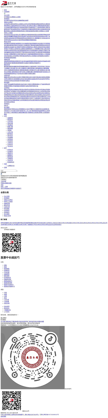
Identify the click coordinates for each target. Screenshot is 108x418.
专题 (5, 164)
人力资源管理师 (40, 27)
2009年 (9, 224)
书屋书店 (23, 54)
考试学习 (10, 153)
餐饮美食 (40, 48)
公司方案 (20, 34)
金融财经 (10, 118)
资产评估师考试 (13, 29)
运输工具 (8, 54)
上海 (53, 223)
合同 (48, 223)
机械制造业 (7, 47)
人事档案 (36, 38)
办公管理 (47, 110)
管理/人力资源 (8, 33)
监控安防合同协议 (9, 102)
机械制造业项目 (10, 52)
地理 (27, 20)
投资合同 (23, 89)
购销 (30, 224)
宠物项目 (35, 43)
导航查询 (36, 110)
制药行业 (24, 86)
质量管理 (42, 34)
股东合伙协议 (31, 96)
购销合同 (17, 89)
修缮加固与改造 (41, 72)
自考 (5, 24)
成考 (8, 24)
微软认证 (23, 24)
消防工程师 (38, 31)
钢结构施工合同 (18, 100)
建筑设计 (41, 68)
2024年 (84, 223)
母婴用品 (42, 45)
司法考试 (28, 24)
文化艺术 (10, 160)
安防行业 (35, 86)
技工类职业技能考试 (29, 31)
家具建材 (36, 45)
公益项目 (16, 48)
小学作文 (10, 142)
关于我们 (3, 321)
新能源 (36, 84)
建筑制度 (17, 66)
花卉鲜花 (32, 52)
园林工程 (9, 68)
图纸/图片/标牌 (32, 72)
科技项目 (40, 54)
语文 (5, 20)
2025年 (42, 224)
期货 (8, 61)
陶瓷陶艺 (13, 54)
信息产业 (6, 84)
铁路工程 (28, 70)
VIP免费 (6, 301)
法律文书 (20, 77)
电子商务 (20, 56)
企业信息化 (14, 40)
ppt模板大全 (11, 165)
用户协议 (19, 321)
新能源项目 (23, 50)
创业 (5, 34)
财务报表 (31, 34)
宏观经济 (17, 61)
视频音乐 (23, 109)
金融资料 (28, 61)
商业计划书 (7, 41)
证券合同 (46, 91)
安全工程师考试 (22, 29)
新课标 (31, 223)
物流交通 (17, 112)
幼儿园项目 (22, 48)
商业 (22, 223)
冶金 (21, 84)
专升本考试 (22, 25)
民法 (28, 80)
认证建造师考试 (31, 29)
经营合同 (12, 89)
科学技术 (10, 149)
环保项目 (20, 45)
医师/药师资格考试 (17, 31)
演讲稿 (9, 130)
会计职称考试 (22, 27)
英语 (10, 20)
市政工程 (44, 66)
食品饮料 (25, 56)
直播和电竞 (29, 48)
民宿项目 (13, 57)
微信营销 (39, 112)
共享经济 (17, 52)
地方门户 (9, 110)
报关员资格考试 (30, 27)
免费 (5, 294)
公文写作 (10, 121)
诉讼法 (16, 77)
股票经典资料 (16, 63)
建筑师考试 (15, 25)
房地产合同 (10, 91)
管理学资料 (7, 40)
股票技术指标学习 (35, 63)
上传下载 (31, 110)
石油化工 (25, 84)
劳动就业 (9, 38)
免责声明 (25, 321)
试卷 (4, 223)
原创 (5, 298)
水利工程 (6, 70)
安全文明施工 (8, 72)
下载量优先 (7, 310)
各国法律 (44, 77)
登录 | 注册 (4, 186)
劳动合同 (25, 38)
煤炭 (29, 84)
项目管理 (15, 38)
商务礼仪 (31, 38)
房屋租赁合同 (27, 100)
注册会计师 (35, 25)
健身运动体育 (44, 56)
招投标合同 (33, 91)
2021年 (96, 223)
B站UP (6, 105)
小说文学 (28, 109)
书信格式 (10, 125)
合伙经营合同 (39, 93)
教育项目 (15, 45)
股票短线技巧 (8, 63)
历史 (16, 20)
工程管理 (28, 36)
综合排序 (6, 306)
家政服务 (35, 50)
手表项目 (23, 47)
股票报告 (12, 61)
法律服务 (28, 47)
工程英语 (39, 66)
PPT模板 (6, 17)
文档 (4, 188)
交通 (32, 84)
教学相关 (10, 133)
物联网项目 (34, 54)
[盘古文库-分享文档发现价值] (8, 5)
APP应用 (14, 56)
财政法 (30, 79)
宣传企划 (9, 34)
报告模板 (10, 128)
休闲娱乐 (6, 103)
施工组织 (35, 68)
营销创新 (20, 38)
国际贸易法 (26, 77)
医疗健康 (28, 112)
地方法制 (32, 77)
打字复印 (23, 52)
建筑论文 (28, 66)
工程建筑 (25, 45)
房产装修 (20, 110)
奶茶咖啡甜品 (32, 40)
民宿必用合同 (46, 100)
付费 (5, 296)
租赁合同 (28, 89)
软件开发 (29, 50)
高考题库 (6, 18)
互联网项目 (12, 43)
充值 (2, 185)
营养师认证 (8, 25)
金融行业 (13, 47)
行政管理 (20, 40)
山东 (103, 223)
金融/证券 (7, 59)
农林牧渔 (17, 84)
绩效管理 (6, 36)
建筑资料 (30, 68)
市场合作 (35, 321)
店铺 (5, 167)
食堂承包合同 (9, 100)
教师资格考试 (43, 25)
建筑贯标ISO (16, 72)
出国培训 (12, 24)
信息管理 (33, 36)
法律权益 (10, 158)
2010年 (100, 223)
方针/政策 (14, 79)
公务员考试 (29, 25)
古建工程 (15, 68)
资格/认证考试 (8, 22)
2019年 (38, 224)
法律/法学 (7, 75)
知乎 (5, 148)
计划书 (13, 223)
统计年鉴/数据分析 (16, 86)
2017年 (34, 224)
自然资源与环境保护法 (20, 80)
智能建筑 (23, 66)
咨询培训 (39, 36)
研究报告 (6, 82)
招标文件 (33, 70)
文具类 (18, 54)
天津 (58, 223)
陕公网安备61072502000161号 (50, 414)
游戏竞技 (38, 109)
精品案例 (6, 43)
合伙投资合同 (31, 93)
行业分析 (23, 61)
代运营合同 (38, 96)
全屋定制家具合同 (36, 100)
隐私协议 (8, 321)
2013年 (62, 223)
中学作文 (10, 144)
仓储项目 (40, 50)
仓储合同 (16, 95)
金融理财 (41, 110)
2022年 (88, 223)
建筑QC (25, 68)
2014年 (66, 223)
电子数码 (31, 45)
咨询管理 (47, 45)
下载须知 (14, 321)
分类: (2, 262)
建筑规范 (12, 70)
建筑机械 (12, 66)
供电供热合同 (23, 95)
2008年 (3, 224)
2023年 (92, 223)
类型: (2, 289)
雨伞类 (28, 52)
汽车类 (45, 43)
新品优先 (6, 308)
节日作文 (10, 146)
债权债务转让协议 (14, 98)
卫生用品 (37, 52)
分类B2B (14, 110)
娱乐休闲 (37, 56)
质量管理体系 (13, 27)
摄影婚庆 (9, 45)
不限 (5, 292)
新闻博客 (6, 109)
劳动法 (7, 80)
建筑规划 (6, 66)
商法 (9, 77)
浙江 (45, 223)
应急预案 (25, 40)
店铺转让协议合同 (43, 95)
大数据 (18, 47)
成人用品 (33, 47)
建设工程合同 (18, 91)
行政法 (26, 79)
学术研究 (10, 141)
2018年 (46, 224)
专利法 (11, 80)
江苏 (80, 223)
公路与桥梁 (39, 70)
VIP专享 (6, 299)
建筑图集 (46, 68)
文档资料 (6, 11)
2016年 (24, 224)
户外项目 (11, 48)
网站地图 (41, 321)
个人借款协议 (36, 98)
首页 (5, 10)
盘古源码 (6, 107)
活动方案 (10, 123)
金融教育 (12, 84)
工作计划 (10, 132)
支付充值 (6, 112)
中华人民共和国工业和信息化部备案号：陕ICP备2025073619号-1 (20, 414)
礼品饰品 (39, 47)
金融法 (34, 79)
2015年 (77, 223)
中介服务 (28, 54)
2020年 (20, 224)
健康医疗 (10, 155)
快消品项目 (8, 56)
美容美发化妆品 (15, 50)
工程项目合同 (15, 93)
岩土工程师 (45, 31)
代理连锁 (23, 36)
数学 (8, 20)
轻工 (39, 84)
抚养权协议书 (15, 96)
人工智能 (35, 48)
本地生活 (44, 47)
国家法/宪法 (20, 79)
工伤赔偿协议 (23, 96)
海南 (17, 224)
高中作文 (10, 135)
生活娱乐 (10, 151)
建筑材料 (33, 66)
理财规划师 (34, 24)
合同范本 (56, 224)
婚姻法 (6, 77)
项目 (6, 224)
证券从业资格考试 (41, 29)
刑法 (12, 77)
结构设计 (17, 70)
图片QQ (33, 109)
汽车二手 (25, 110)
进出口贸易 (31, 56)
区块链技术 (39, 61)
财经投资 (10, 157)
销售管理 (17, 36)
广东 (27, 224)
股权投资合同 (23, 93)
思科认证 (17, 24)
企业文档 (15, 34)
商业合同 (25, 34)
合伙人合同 (39, 91)
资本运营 (44, 36)
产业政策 (43, 84)
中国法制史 (38, 77)
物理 (21, 20)
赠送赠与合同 (26, 91)
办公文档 (6, 15)
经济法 (38, 79)
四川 (60, 224)
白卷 (10, 223)
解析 (7, 223)
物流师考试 (41, 24)
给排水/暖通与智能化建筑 (27, 73)
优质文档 (6, 303)
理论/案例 (8, 79)
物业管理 (47, 34)
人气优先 (6, 311)
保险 (5, 61)
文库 (5, 116)
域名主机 (33, 112)
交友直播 (44, 109)
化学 (13, 20)
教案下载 (10, 126)
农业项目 (40, 43)
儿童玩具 (46, 48)
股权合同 (6, 89)
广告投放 (30, 321)
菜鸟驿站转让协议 (32, 95)
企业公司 (17, 109)
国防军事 (8, 86)
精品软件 (10, 119)
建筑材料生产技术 (14, 73)
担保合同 (39, 89)
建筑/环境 (7, 64)
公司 (106, 223)
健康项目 (19, 43)
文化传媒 (24, 43)
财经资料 (33, 61)
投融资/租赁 (46, 61)
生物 (19, 20)
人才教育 (12, 112)
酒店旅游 (29, 43)
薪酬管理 (12, 36)
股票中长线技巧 (25, 63)
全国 (69, 223)
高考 (2, 223)
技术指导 (30, 86)
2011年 (13, 224)
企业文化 (47, 38)
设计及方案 (46, 70)
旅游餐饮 (23, 112)
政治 (24, 20)
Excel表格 (18, 17)
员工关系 (42, 38)
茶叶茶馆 (43, 52)
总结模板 (10, 137)
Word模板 (12, 17)
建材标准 (23, 70)
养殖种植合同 (9, 95)
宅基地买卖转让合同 (26, 98)
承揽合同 (33, 89)
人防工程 (20, 68)
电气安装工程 (24, 72)
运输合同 (44, 89)
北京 (56, 223)
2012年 (73, 223)
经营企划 (36, 34)
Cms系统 (44, 112)
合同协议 (6, 87)
